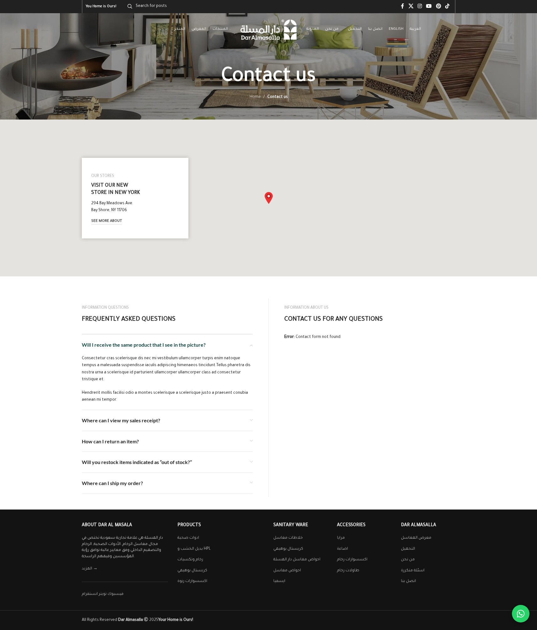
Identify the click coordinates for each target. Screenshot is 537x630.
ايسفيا (279, 581)
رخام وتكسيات (190, 560)
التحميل (408, 549)
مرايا (341, 538)
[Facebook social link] (402, 6)
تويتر (103, 594)
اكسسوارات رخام (352, 560)
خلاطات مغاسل (288, 538)
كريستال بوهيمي (192, 571)
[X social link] (410, 6)
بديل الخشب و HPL (194, 549)
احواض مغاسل (287, 571)
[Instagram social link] (419, 6)
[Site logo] (268, 30)
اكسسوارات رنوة (192, 581)
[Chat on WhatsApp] (520, 613)
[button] (268, 198)
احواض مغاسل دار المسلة (296, 560)
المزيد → (89, 569)
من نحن (408, 560)
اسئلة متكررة (412, 571)
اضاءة (342, 549)
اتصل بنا (408, 581)
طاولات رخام (348, 571)
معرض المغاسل (416, 538)
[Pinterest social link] (438, 6)
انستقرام (90, 594)
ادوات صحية (188, 538)
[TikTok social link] (447, 6)
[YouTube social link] (429, 6)
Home (255, 97)
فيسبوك (116, 594)
